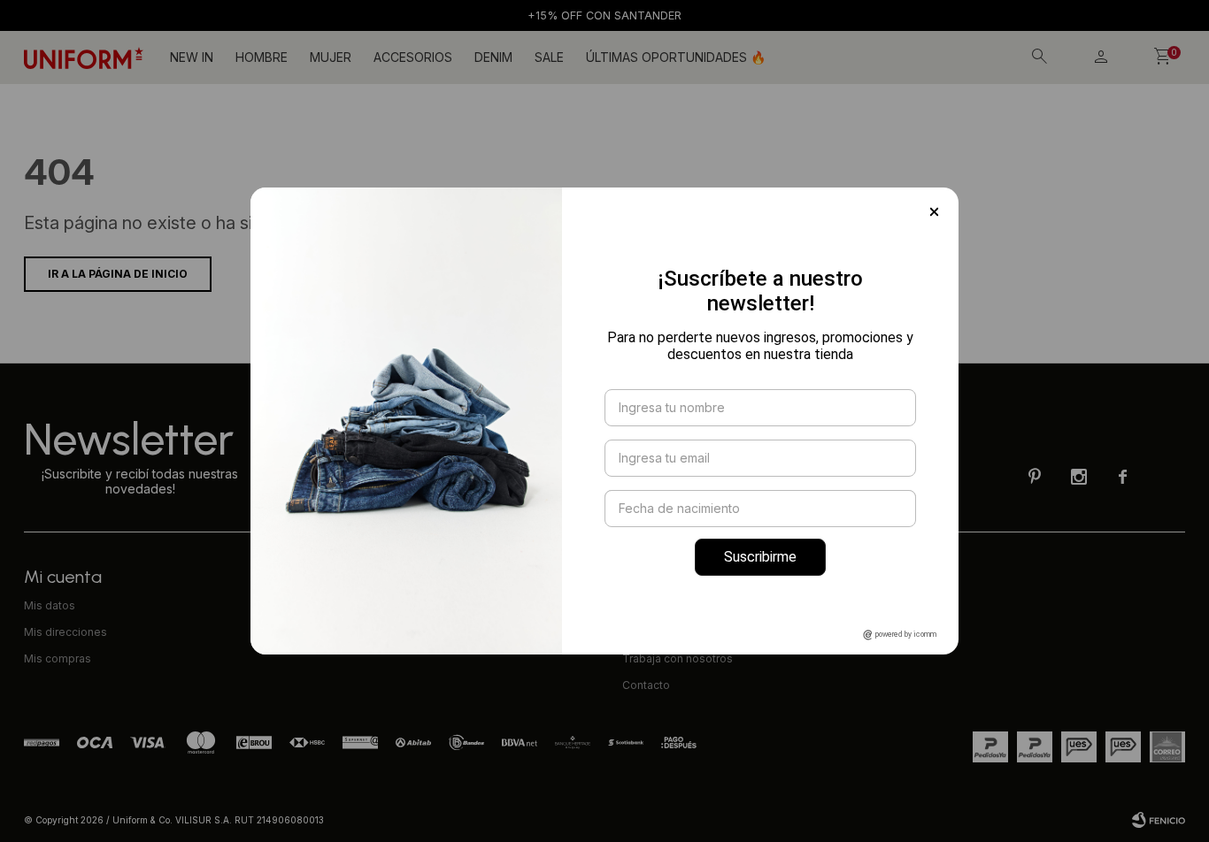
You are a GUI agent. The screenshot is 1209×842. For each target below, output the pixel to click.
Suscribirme (760, 556)
